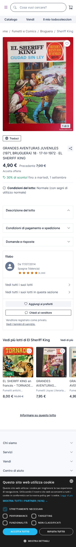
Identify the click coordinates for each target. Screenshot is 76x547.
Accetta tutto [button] (20, 531)
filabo (9, 256)
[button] (38, 210)
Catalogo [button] (10, 19)
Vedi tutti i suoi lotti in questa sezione (31, 292)
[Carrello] (71, 7)
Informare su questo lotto (38, 415)
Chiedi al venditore (40, 312)
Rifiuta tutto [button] (56, 531)
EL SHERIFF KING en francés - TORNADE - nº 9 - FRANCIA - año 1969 (18, 383)
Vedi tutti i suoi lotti (19, 285)
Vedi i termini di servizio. (20, 324)
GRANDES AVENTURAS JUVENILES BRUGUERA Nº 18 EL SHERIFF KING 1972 (50, 383)
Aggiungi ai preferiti (41, 304)
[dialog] (38, 511)
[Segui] (67, 43)
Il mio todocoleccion (57, 19)
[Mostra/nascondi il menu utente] (5, 7)
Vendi (30, 19)
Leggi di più (67, 495)
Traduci (14, 138)
